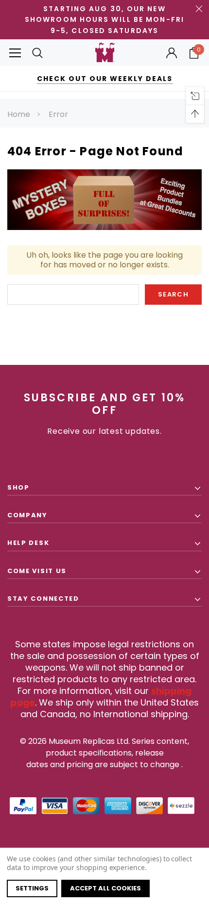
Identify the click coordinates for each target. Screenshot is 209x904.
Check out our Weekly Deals (105, 78)
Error (58, 114)
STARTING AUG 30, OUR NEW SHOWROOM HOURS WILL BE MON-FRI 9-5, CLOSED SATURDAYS (104, 19)
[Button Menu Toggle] (15, 52)
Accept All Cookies (105, 888)
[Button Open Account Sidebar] (171, 53)
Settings (32, 888)
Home (18, 114)
